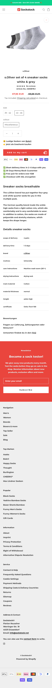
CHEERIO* (8, 476)
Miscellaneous (11, 124)
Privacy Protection (12, 542)
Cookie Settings (11, 579)
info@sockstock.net (19, 633)
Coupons (7, 601)
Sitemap (7, 596)
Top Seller (8, 431)
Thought (7, 468)
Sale (5, 435)
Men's (6, 413)
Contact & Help (10, 570)
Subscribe (26, 390)
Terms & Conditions (12, 546)
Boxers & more (10, 426)
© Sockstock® (26, 655)
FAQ (34, 333)
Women (7, 417)
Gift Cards (8, 518)
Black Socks (9, 496)
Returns (7, 592)
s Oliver (27, 253)
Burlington (8, 472)
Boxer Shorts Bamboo (14, 505)
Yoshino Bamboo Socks (14, 500)
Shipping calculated (26, 98)
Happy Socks (9, 463)
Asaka (6, 454)
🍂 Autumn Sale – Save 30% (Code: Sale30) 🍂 (26, 2)
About (6, 533)
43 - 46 (19, 113)
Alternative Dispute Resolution (18, 555)
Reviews (7, 605)
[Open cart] (48, 9)
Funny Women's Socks (14, 514)
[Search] (44, 9)
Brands (6, 422)
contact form (30, 639)
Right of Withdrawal (13, 550)
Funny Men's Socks (12, 509)
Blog (5, 440)
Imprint (7, 537)
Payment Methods (12, 583)
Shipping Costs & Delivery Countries (20, 588)
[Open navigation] (3, 9)
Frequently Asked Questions (17, 574)
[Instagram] (4, 643)
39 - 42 (8, 113)
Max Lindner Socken (13, 481)
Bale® (28, 141)
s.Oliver (26, 71)
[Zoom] (46, 20)
